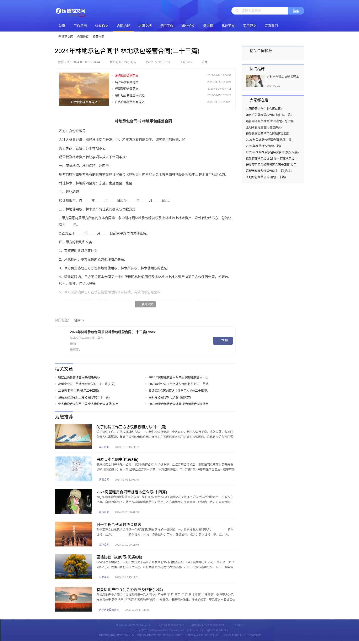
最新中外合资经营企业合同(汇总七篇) (270, 121)
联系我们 (271, 26)
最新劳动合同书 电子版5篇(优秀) (170, 397)
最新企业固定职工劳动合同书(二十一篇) (84, 397)
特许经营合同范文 (126, 82)
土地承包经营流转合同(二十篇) (266, 177)
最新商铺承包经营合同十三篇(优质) (269, 170)
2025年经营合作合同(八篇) (263, 146)
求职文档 (145, 26)
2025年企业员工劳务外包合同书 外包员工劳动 (178, 384)
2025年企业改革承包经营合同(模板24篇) (272, 152)
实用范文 (249, 26)
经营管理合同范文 (126, 88)
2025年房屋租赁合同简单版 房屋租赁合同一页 (178, 377)
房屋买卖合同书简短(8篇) (117, 460)
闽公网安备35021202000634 (207, 625)
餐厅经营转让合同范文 (129, 95)
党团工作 (166, 26)
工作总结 (80, 26)
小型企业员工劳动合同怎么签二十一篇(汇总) (87, 384)
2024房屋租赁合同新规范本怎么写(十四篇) (131, 492)
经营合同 (98, 36)
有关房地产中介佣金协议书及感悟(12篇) (129, 590)
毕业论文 (188, 26)
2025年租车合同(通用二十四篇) (78, 390)
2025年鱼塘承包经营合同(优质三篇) (269, 139)
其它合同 (104, 447)
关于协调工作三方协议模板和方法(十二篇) (131, 427)
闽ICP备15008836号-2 (171, 625)
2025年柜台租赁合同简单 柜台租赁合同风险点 (178, 403)
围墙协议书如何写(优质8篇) (119, 557)
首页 (62, 26)
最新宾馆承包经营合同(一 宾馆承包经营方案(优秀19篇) (281, 158)
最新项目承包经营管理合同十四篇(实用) (272, 164)
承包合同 (104, 544)
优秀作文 (101, 26)
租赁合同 (104, 512)
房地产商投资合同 (109, 609)
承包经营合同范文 (126, 75)
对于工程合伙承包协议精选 (118, 525)
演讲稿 (208, 26)
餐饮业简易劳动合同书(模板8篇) (79, 377)
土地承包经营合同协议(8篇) (264, 127)
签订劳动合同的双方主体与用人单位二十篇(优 (178, 390)
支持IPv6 (239, 625)
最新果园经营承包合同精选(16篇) (267, 133)
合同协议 (123, 26)
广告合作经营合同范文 (129, 102)
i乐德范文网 (70, 10)
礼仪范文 (228, 26)
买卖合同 (104, 479)
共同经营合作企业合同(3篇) (264, 108)
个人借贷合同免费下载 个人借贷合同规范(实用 (88, 403)
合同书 (79, 320)
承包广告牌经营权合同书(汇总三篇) (269, 115)
